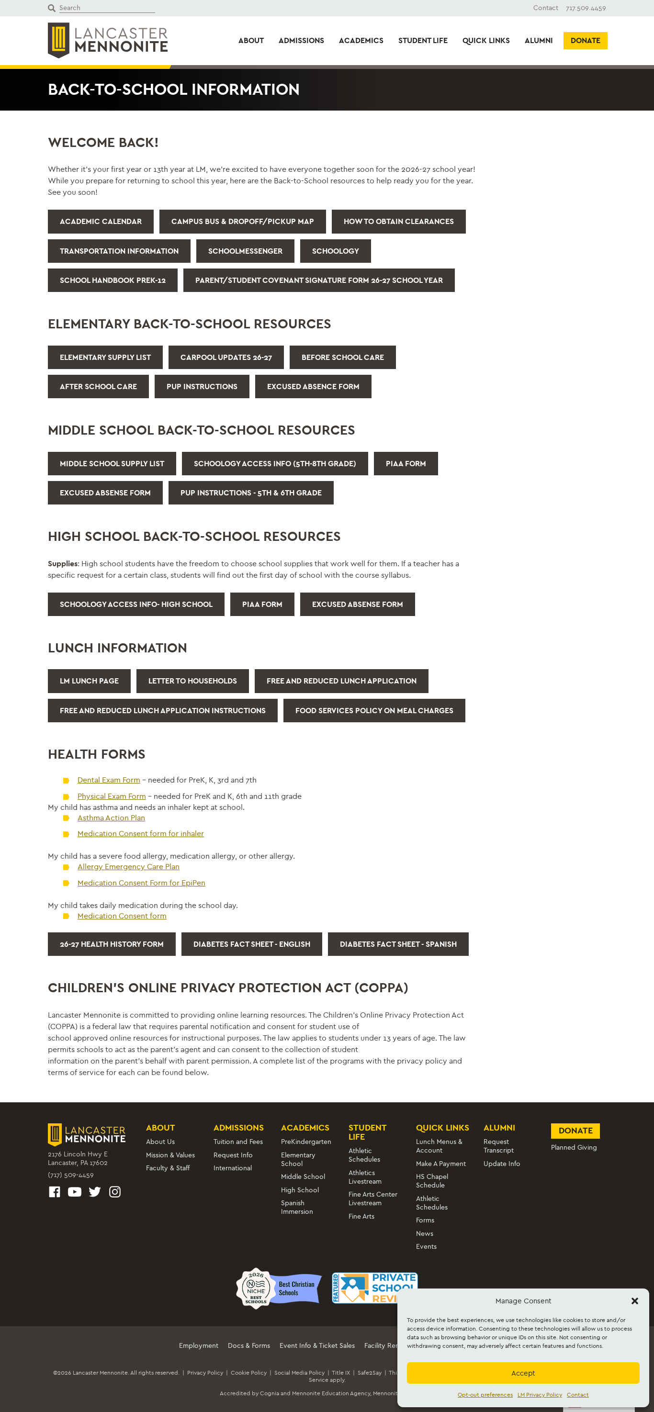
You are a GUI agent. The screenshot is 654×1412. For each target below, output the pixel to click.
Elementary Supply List (105, 357)
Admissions (301, 40)
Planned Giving (574, 1147)
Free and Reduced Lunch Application (342, 680)
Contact (578, 1394)
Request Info (233, 1155)
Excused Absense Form (105, 492)
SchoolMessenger (245, 251)
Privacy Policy (205, 1372)
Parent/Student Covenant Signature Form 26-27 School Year (319, 280)
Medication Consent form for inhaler (141, 833)
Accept (523, 1373)
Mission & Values (170, 1155)
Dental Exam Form (109, 779)
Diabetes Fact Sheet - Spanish (398, 944)
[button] (635, 1301)
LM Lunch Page (89, 680)
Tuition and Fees (238, 1141)
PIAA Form (406, 463)
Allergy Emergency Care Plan (129, 866)
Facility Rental (385, 1345)
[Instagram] (115, 1193)
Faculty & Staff (168, 1168)
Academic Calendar (101, 221)
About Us (160, 1141)
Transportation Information (119, 251)
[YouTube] (74, 1193)
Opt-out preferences (485, 1394)
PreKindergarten (306, 1141)
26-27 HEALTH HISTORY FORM (112, 944)
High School (300, 1190)
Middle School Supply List (112, 463)
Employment (198, 1345)
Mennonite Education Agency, (332, 1393)
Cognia (269, 1393)
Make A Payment (441, 1163)
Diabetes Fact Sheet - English (251, 944)
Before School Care (343, 357)
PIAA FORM (262, 604)
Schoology (335, 251)
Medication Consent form (122, 915)
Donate (585, 40)
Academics (361, 40)
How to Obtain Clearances (399, 221)
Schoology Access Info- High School (136, 604)
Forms (425, 1220)
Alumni (539, 40)
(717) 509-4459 (71, 1175)
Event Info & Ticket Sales (317, 1345)
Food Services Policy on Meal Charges (374, 710)
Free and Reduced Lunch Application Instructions (163, 710)
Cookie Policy (249, 1372)
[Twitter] (94, 1193)
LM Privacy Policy (540, 1394)
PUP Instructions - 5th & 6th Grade (251, 492)
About (251, 40)
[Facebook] (54, 1193)
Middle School (303, 1176)
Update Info (502, 1163)
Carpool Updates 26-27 (226, 357)
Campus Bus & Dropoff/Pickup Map (242, 221)
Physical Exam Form (112, 796)
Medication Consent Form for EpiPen (141, 882)
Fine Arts (361, 1216)
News (424, 1233)
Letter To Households (192, 680)
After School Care (98, 386)
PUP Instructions (202, 386)
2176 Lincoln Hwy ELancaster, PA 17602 (78, 1158)
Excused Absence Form (313, 386)
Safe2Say (370, 1372)
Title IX (341, 1372)
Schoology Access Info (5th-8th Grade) (275, 463)
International (233, 1168)
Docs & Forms (249, 1345)
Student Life (423, 40)
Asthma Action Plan (111, 817)
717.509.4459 (586, 8)
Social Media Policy (299, 1372)
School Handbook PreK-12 (113, 280)
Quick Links (486, 40)
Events (426, 1246)
